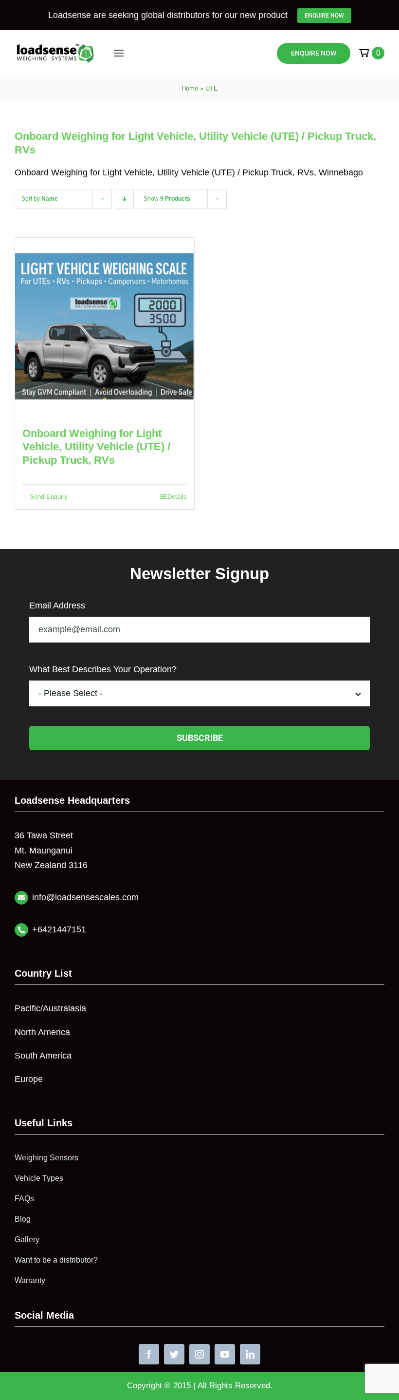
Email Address (57, 605)
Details (177, 496)
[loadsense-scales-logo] (55, 47)
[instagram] (199, 1354)
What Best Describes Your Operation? (103, 669)
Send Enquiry (49, 496)
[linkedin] (250, 1354)
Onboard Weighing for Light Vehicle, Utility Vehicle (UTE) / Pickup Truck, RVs (96, 446)
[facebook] (149, 1354)
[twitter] (174, 1354)
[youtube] (225, 1354)
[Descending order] (124, 199)
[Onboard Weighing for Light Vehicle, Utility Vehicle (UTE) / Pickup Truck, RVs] (104, 327)
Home (189, 88)
